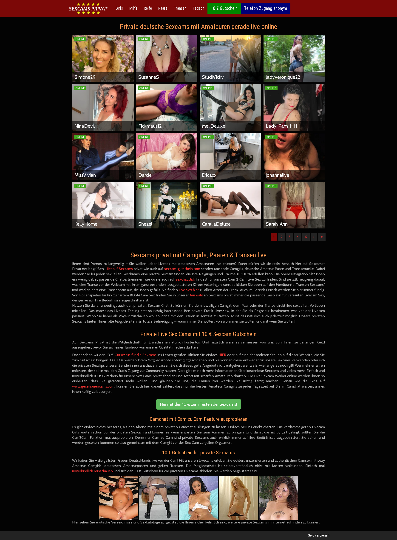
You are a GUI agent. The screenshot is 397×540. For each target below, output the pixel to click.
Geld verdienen (318, 535)
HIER (222, 355)
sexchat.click (185, 279)
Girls (119, 8)
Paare (162, 8)
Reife (148, 8)
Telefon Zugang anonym (265, 8)
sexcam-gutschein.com (182, 269)
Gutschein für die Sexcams (135, 355)
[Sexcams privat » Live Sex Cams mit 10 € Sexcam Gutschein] (88, 8)
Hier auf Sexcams (119, 269)
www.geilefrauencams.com (93, 386)
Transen (180, 8)
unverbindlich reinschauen (92, 471)
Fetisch (198, 8)
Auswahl (196, 295)
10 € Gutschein (224, 8)
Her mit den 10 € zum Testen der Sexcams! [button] (198, 404)
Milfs (133, 8)
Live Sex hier (189, 290)
